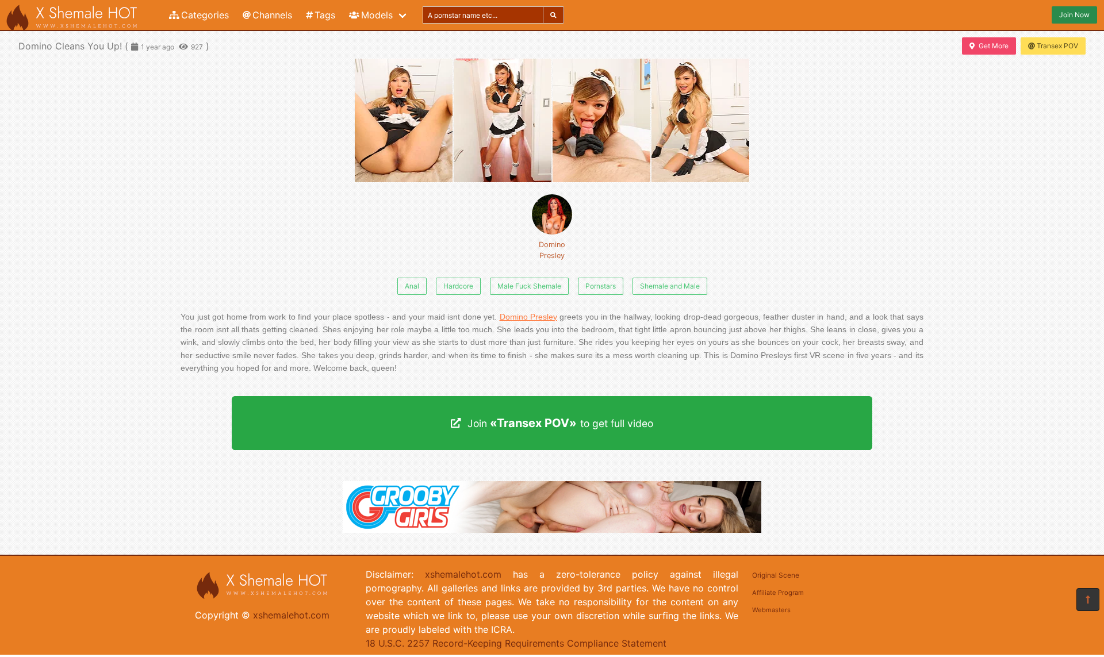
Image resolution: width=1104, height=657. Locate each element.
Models (377, 15)
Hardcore (458, 286)
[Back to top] (1087, 599)
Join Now (1074, 14)
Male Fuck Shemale (529, 286)
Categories (205, 15)
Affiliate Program (778, 593)
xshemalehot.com (291, 615)
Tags (325, 15)
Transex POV (1057, 45)
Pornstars (600, 286)
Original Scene (775, 575)
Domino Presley (552, 250)
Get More (994, 45)
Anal (412, 286)
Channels (272, 15)
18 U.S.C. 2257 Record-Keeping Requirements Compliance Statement (516, 643)
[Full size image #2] (601, 120)
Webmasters (771, 610)
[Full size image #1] (502, 120)
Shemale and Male (670, 286)
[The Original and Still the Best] (552, 529)
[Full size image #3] (700, 120)
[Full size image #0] (404, 120)
